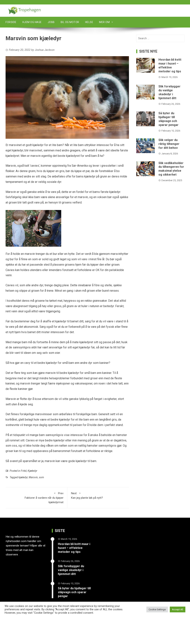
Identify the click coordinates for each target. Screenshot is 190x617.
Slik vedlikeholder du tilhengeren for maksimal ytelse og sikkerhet (171, 168)
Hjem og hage (32, 22)
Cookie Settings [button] (157, 609)
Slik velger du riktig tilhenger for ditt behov (168, 144)
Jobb (51, 22)
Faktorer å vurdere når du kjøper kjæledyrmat (44, 498)
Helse (89, 22)
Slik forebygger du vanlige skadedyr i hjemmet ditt (169, 92)
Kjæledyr (32, 470)
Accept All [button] (177, 609)
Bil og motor (70, 22)
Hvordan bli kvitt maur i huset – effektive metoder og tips (169, 65)
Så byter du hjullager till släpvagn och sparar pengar (168, 118)
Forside (11, 22)
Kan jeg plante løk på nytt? (87, 495)
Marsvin (33, 477)
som (41, 477)
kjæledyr (23, 477)
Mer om (104, 22)
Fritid (24, 470)
